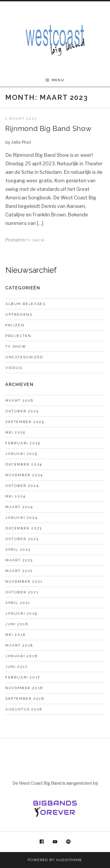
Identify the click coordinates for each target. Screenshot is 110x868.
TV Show (35, 240)
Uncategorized (24, 357)
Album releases (25, 304)
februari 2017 (22, 677)
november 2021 (24, 581)
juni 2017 (16, 667)
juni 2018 (16, 624)
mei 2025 (15, 432)
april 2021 (17, 603)
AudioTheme (69, 860)
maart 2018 (19, 645)
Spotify (68, 842)
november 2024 (24, 475)
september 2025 (24, 422)
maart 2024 (19, 507)
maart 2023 (19, 560)
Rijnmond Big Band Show (48, 129)
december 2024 (23, 464)
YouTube (55, 842)
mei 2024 (15, 496)
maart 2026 (19, 400)
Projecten (18, 336)
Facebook (42, 842)
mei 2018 (15, 635)
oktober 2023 (22, 539)
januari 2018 (21, 656)
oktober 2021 (21, 592)
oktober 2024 (22, 486)
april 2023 (18, 550)
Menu (58, 80)
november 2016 (24, 688)
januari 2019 (21, 613)
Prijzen (14, 325)
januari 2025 (21, 454)
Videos (13, 368)
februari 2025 (23, 443)
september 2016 (24, 699)
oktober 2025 (22, 411)
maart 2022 (19, 571)
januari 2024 (21, 518)
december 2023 (23, 528)
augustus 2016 (23, 709)
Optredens (18, 314)
